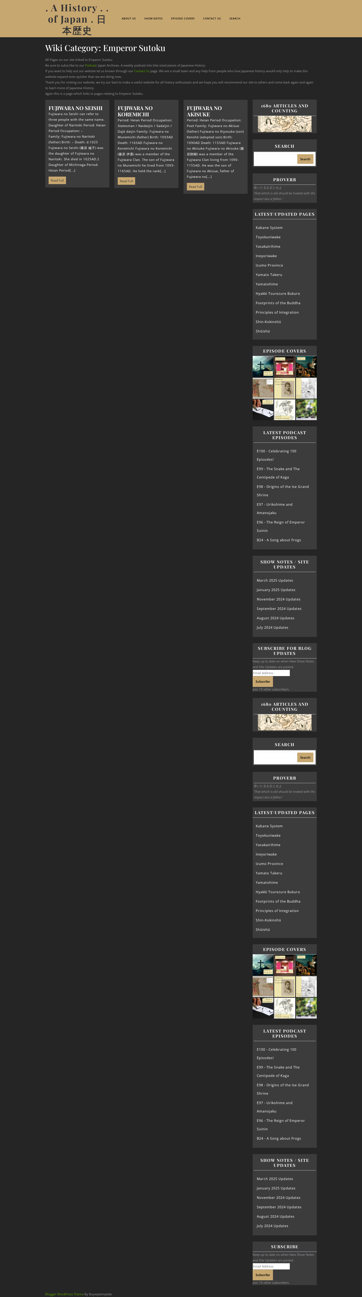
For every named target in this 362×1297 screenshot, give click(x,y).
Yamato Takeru (269, 274)
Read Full (56, 179)
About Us (129, 18)
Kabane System (269, 227)
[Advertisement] (146, 229)
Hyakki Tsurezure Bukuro (278, 293)
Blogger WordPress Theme (64, 1294)
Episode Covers (183, 18)
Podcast (90, 65)
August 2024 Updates (276, 618)
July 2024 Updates (272, 627)
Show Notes (153, 18)
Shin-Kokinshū (268, 321)
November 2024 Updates (279, 599)
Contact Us (212, 18)
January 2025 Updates (276, 590)
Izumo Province (269, 265)
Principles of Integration (277, 312)
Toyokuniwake (268, 237)
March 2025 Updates (275, 580)
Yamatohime (267, 284)
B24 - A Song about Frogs (279, 540)
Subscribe (263, 681)
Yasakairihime (268, 246)
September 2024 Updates (279, 608)
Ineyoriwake (266, 256)
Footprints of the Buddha (278, 303)
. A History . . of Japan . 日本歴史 (77, 18)
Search (234, 18)
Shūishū (263, 331)
